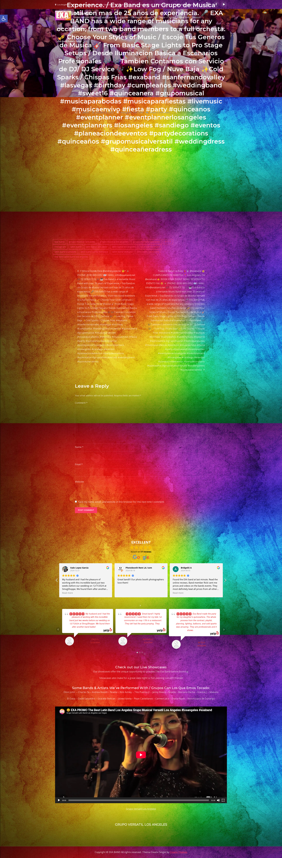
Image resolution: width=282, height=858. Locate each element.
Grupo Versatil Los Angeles (141, 808)
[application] (141, 755)
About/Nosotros (78, 28)
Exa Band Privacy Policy (70, 41)
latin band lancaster (97, 246)
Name (79, 447)
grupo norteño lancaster (146, 241)
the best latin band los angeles (71, 256)
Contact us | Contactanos (188, 28)
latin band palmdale (65, 251)
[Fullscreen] (223, 800)
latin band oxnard (150, 246)
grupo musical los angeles (114, 241)
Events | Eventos (160, 28)
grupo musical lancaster (82, 241)
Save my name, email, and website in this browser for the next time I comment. (121, 502)
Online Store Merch (136, 28)
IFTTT (168, 241)
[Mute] (218, 800)
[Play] (58, 800)
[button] (225, 581)
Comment (81, 402)
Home (61, 28)
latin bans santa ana (148, 251)
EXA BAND (82, 14)
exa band (59, 241)
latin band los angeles (124, 246)
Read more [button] (67, 593)
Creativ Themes (178, 852)
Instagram (60, 246)
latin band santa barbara (94, 251)
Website (79, 481)
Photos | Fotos (99, 28)
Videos (116, 28)
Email (79, 464)
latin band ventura (122, 251)
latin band (75, 246)
